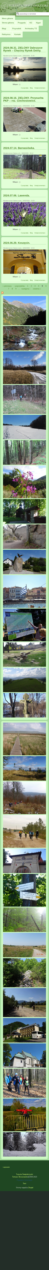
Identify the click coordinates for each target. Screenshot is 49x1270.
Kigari (38, 23)
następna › (25, 289)
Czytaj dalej (24, 88)
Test (24, 1183)
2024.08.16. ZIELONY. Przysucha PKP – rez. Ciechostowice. (23, 99)
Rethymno (6, 34)
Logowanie (6, 1167)
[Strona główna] (24, 9)
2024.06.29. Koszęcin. (16, 242)
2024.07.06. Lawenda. (16, 195)
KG (31, 23)
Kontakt (17, 34)
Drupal (30, 1188)
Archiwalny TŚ (31, 28)
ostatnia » (37, 289)
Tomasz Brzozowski (19, 1177)
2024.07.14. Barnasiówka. (19, 148)
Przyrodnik (16, 28)
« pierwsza (7, 286)
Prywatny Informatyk (24, 1180)
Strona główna (8, 23)
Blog (31, 88)
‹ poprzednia (19, 286)
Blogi (4, 28)
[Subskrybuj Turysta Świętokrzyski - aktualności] (24, 293)
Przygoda (22, 23)
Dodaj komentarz (39, 88)
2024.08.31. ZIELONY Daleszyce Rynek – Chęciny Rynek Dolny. (22, 49)
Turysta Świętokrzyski (24, 1174)
